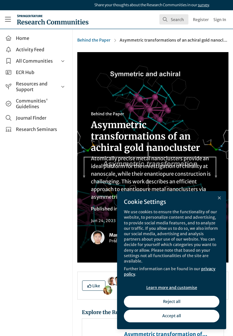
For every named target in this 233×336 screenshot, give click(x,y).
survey (203, 5)
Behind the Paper (94, 40)
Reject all (171, 301)
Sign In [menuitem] (219, 19)
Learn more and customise (171, 287)
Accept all (171, 315)
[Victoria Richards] (112, 281)
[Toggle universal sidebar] (8, 19)
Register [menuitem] (201, 19)
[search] (173, 19)
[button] (93, 285)
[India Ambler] (107, 290)
